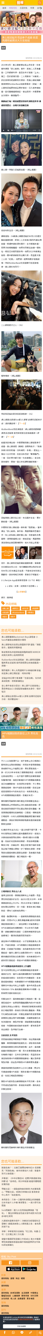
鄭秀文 (16, 608)
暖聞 (23, 1278)
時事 (32, 8)
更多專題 (30, 1298)
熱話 (17, 1278)
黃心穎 (6, 608)
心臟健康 (16, 1295)
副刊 (39, 8)
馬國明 (35, 608)
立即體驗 (21, 591)
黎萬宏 (31, 612)
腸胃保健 (25, 1295)
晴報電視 (13, 8)
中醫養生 (34, 1292)
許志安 (26, 608)
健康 (4, 8)
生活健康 (25, 1292)
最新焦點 (5, 1278)
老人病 (13, 1298)
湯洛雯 (6, 612)
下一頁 (22, 423)
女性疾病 (5, 1298)
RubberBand (18, 612)
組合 (5, 616)
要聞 (12, 1278)
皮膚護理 (21, 1298)
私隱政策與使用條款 (25, 1319)
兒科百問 (34, 1295)
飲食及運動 (15, 1292)
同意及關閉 (21, 1326)
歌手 (13, 616)
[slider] (21, 130)
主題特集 (23, 8)
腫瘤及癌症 (6, 1295)
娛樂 (3, 48)
